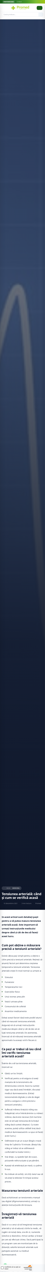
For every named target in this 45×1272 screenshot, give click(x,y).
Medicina (16, 888)
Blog (8, 888)
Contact (19, 2)
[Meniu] (5, 8)
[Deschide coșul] (39, 8)
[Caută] (40, 15)
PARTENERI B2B (8, 2)
